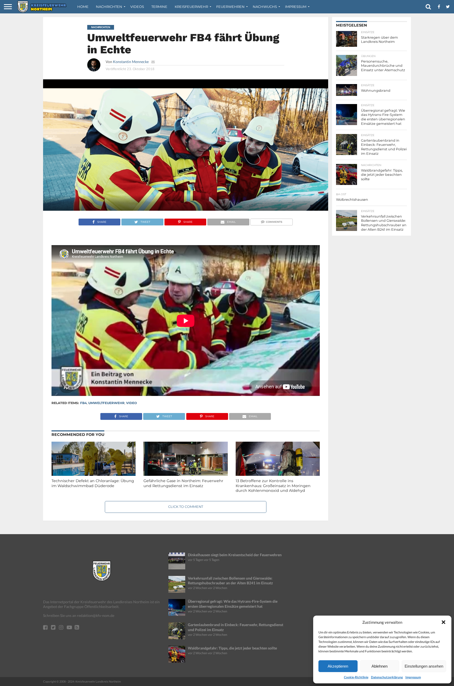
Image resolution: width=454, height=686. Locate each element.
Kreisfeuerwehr (191, 6)
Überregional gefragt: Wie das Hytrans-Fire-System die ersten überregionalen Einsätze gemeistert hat (232, 603)
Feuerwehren (230, 6)
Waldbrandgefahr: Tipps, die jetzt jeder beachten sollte (232, 648)
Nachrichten (109, 6)
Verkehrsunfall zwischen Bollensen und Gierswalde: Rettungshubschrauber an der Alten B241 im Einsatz (230, 580)
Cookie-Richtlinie (356, 677)
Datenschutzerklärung (387, 677)
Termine (159, 6)
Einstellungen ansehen (424, 666)
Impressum (413, 677)
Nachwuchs (265, 6)
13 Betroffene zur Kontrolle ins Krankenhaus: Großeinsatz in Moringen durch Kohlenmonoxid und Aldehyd (273, 485)
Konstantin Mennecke (131, 61)
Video (131, 403)
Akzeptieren (338, 666)
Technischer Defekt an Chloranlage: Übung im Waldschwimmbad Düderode (92, 483)
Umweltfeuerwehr (106, 403)
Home (83, 6)
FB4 (83, 403)
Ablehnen (380, 666)
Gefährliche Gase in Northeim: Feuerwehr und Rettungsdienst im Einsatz (183, 483)
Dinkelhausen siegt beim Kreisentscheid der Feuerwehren (235, 555)
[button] (443, 622)
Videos (137, 6)
